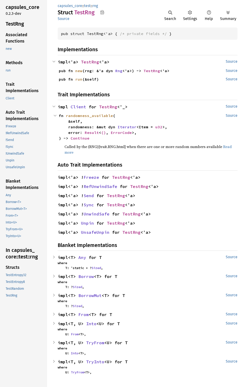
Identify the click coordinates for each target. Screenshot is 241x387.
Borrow (86, 276)
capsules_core (70, 6)
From (83, 314)
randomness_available (89, 115)
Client (78, 106)
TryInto (95, 361)
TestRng (90, 62)
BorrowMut (90, 295)
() (103, 132)
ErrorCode (121, 132)
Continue (80, 138)
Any (82, 257)
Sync (89, 204)
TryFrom (95, 342)
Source (63, 18)
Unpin (87, 223)
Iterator (127, 127)
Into (91, 323)
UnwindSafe (96, 214)
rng (95, 6)
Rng (118, 70)
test (87, 6)
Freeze (91, 177)
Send (89, 195)
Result (92, 132)
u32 (158, 127)
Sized (96, 268)
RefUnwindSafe (100, 186)
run (78, 79)
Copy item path (102, 12)
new (78, 70)
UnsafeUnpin (95, 232)
